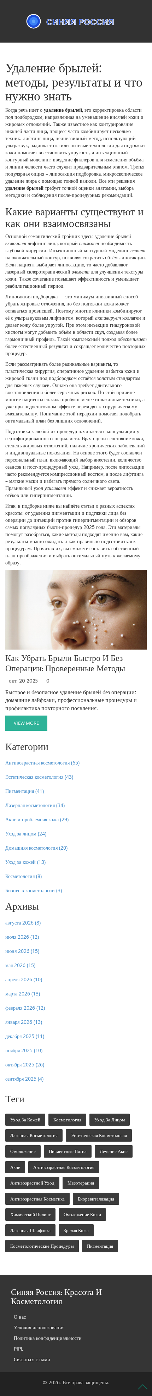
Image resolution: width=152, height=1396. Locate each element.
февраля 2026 (25, 1007)
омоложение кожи (82, 1214)
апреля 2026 (23, 979)
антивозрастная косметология (63, 1167)
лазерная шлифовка (30, 1230)
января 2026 (23, 1022)
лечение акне (114, 1151)
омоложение (23, 1151)
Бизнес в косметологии (33, 890)
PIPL (18, 1348)
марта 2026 (22, 993)
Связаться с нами (32, 1359)
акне (15, 1167)
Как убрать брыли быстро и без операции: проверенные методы (65, 663)
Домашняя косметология (36, 847)
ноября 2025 (23, 1050)
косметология (67, 1119)
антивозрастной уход (32, 1183)
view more (26, 723)
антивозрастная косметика (37, 1199)
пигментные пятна (68, 1151)
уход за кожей (25, 1119)
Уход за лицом (25, 833)
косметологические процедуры (42, 1246)
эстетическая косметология (99, 1135)
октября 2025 (24, 1064)
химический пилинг (30, 1214)
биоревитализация (96, 1199)
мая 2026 (20, 965)
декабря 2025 (24, 1036)
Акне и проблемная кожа (37, 819)
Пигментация (24, 791)
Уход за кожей (25, 862)
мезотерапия (81, 1183)
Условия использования (39, 1327)
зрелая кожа (76, 1230)
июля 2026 (22, 936)
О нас (20, 1316)
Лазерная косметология (35, 805)
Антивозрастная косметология (42, 762)
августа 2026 (23, 922)
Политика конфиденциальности (48, 1338)
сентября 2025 (24, 1078)
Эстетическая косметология (39, 776)
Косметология (23, 876)
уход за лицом (109, 1119)
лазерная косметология (34, 1135)
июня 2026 (22, 951)
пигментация (100, 1246)
